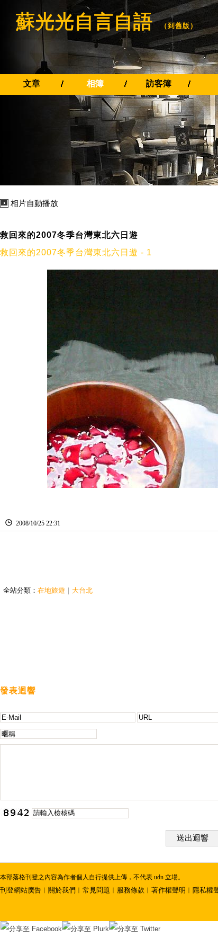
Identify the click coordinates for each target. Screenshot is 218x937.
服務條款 (130, 890)
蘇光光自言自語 (84, 21)
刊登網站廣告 (20, 890)
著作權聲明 (168, 890)
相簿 (95, 83)
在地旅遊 (51, 590)
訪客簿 (158, 83)
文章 (31, 83)
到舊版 (179, 26)
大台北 (82, 590)
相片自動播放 (34, 203)
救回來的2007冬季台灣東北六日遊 (69, 234)
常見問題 (96, 890)
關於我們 (62, 890)
